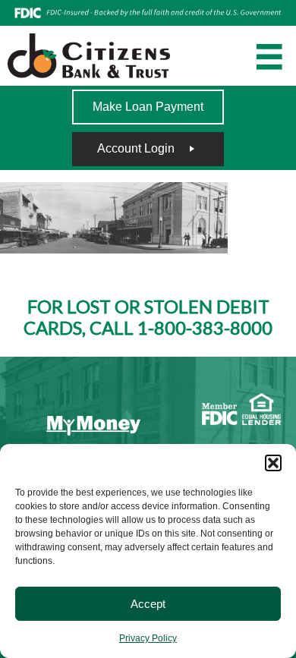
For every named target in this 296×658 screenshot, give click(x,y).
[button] (273, 463)
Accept (148, 603)
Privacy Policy (148, 638)
